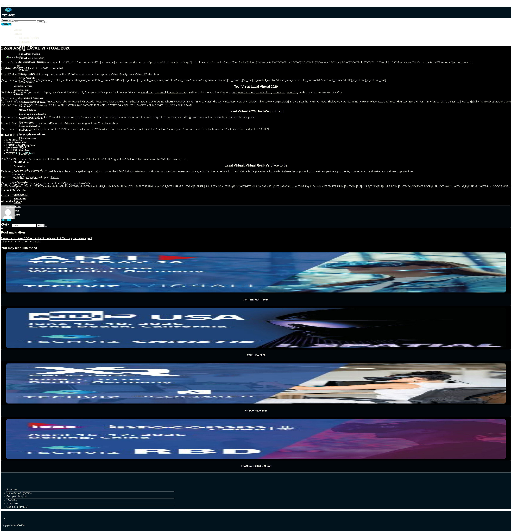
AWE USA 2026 (256, 355)
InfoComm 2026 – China (256, 466)
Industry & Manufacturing (31, 118)
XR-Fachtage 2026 (256, 410)
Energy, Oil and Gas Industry (32, 114)
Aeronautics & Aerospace (31, 98)
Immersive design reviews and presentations (27, 172)
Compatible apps (21, 90)
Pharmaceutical (26, 122)
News (16, 211)
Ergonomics (19, 166)
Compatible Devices (23, 86)
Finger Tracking (26, 46)
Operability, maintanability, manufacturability (25, 180)
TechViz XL (24, 146)
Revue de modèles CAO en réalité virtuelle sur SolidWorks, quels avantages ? (46, 238)
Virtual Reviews (26, 82)
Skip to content (8, 6)
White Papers (20, 198)
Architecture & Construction (32, 102)
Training (17, 186)
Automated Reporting (29, 38)
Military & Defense (27, 110)
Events (17, 215)
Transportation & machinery (32, 134)
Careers (17, 202)
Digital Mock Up (21, 162)
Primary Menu (7, 20)
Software (18, 30)
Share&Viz (24, 150)
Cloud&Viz (24, 154)
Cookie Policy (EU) (17, 507)
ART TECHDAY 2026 (256, 299)
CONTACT (6, 220)
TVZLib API (24, 70)
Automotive (24, 106)
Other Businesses (27, 138)
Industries (18, 94)
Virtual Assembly (27, 78)
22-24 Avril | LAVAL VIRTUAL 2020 (20, 241)
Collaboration (25, 42)
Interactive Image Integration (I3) (31, 64)
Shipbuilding (25, 130)
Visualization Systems (19, 493)
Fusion (22, 50)
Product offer (20, 142)
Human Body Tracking (29, 54)
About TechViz (13, 190)
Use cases (11, 158)
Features (18, 34)
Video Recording (27, 74)
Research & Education (29, 126)
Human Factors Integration (31, 58)
